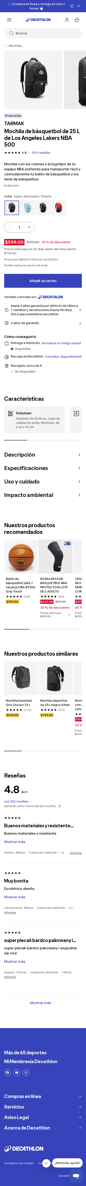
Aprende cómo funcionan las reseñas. (30, 806)
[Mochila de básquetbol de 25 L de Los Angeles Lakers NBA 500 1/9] (33, 79)
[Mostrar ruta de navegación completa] (6, 45)
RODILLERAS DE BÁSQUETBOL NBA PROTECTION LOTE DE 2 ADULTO (54, 585)
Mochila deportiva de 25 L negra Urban (55, 703)
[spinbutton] (19, 227)
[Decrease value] (9, 227)
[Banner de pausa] (71, 6)
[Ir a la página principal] (38, 20)
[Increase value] (29, 227)
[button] (69, 614)
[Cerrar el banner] (78, 6)
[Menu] (9, 20)
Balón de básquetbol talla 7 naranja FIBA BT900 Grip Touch (20, 585)
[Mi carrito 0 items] (77, 20)
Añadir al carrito (43, 281)
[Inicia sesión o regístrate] (67, 20)
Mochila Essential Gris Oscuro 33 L (19, 703)
